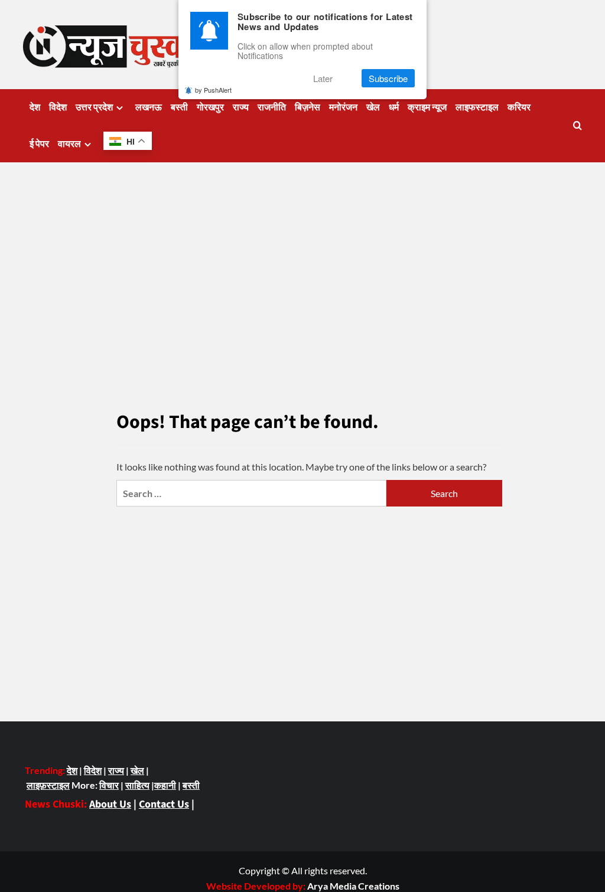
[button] (577, 125)
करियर (519, 107)
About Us (110, 804)
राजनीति (272, 107)
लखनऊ (148, 107)
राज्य (241, 107)
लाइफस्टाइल (477, 107)
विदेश (58, 107)
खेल (373, 107)
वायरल (69, 144)
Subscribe (388, 78)
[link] (353, 885)
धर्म (394, 107)
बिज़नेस (307, 107)
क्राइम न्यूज (427, 107)
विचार (109, 784)
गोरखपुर (210, 107)
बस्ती (179, 107)
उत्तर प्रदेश (94, 107)
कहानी (165, 784)
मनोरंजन (343, 107)
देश (35, 107)
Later (323, 78)
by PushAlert (213, 89)
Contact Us (164, 804)
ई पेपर (39, 144)
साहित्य (137, 784)
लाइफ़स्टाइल (48, 784)
